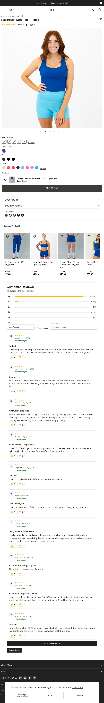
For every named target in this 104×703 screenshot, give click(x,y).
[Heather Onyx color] (18, 168)
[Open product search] (10, 10)
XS (4, 141)
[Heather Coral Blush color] (9, 168)
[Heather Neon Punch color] (13, 168)
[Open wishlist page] (93, 10)
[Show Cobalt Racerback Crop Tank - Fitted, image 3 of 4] (54, 131)
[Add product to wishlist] (101, 19)
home (3, 16)
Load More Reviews (52, 644)
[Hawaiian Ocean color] (37, 168)
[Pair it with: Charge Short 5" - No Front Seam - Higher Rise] (5, 179)
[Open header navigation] (4, 10)
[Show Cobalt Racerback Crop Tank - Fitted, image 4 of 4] (58, 131)
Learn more (77, 687)
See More (43, 168)
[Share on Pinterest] (14, 215)
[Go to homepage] (52, 10)
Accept (51, 695)
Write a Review (14, 650)
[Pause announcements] (101, 3)
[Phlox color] (27, 168)
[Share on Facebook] (18, 215)
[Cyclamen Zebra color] (32, 168)
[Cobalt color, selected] (4, 151)
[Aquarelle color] (23, 168)
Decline (79, 695)
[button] (12, 25)
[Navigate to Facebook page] (30, 678)
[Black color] (9, 159)
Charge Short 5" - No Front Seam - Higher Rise (37, 179)
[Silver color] (4, 168)
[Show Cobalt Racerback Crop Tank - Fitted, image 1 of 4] (45, 131)
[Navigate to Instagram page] (20, 678)
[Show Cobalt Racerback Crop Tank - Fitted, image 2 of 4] (49, 131)
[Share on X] (22, 215)
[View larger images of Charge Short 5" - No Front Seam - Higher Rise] (12, 180)
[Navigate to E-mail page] (34, 678)
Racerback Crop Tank (15, 16)
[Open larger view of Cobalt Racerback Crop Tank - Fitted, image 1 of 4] (52, 78)
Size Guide (31, 142)
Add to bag (52, 188)
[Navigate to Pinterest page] (25, 678)
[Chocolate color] (4, 159)
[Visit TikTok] (10, 215)
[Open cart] (99, 10)
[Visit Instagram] (6, 215)
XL (24, 141)
